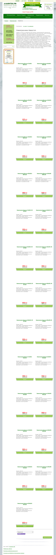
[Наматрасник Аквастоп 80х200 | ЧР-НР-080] (44, 203)
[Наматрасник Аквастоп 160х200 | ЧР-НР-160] (44, 276)
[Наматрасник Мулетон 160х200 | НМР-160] (44, 130)
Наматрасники (30, 15)
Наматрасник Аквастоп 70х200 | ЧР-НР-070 (25, 211)
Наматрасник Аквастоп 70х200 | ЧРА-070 (25, 357)
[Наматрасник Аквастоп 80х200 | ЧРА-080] (44, 350)
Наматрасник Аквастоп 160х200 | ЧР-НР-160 (44, 284)
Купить (24, 86)
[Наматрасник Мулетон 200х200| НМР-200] (44, 166)
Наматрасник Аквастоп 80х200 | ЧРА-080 (44, 357)
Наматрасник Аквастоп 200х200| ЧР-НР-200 (44, 321)
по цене (25, 26)
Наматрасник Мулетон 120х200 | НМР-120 (44, 101)
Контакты (9, 42)
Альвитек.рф (12, 546)
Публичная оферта (7, 548)
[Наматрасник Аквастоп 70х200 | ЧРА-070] (25, 350)
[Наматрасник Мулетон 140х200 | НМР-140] (25, 130)
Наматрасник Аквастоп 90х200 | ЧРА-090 (25, 394)
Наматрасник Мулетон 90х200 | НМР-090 (25, 101)
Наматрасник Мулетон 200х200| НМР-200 (44, 174)
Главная (6, 20)
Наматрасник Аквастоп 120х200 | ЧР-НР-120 (44, 247)
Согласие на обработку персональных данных (13, 553)
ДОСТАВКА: (27, 1)
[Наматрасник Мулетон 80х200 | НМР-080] (44, 56)
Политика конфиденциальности (10, 550)
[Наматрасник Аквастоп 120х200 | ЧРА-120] (44, 386)
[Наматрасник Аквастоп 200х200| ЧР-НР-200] (44, 313)
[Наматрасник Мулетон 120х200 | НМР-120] (44, 93)
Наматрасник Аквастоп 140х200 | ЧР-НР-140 (25, 284)
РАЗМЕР (19, 533)
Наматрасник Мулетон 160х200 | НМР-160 (44, 137)
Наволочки (28, 17)
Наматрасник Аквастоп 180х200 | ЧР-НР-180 (25, 321)
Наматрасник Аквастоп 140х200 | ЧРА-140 (24, 431)
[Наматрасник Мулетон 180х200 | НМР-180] (25, 166)
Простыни (47, 15)
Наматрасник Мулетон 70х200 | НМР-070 (25, 64)
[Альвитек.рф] (10, 5)
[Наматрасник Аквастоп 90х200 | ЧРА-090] (25, 386)
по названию (30, 26)
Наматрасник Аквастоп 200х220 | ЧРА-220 (24, 504)
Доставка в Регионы (9, 35)
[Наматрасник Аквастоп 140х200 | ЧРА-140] (25, 423)
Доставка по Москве (9, 31)
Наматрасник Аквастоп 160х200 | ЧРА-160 (44, 431)
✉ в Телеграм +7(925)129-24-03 (29, 9)
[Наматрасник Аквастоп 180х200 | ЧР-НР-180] (25, 313)
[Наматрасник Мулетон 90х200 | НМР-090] (25, 93)
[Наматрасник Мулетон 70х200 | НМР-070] (25, 56)
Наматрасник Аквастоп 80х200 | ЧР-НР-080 (44, 211)
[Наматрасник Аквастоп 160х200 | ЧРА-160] (44, 423)
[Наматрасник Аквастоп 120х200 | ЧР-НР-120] (44, 240)
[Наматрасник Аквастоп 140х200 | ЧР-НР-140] (25, 276)
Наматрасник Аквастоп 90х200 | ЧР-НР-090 (25, 247)
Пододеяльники (39, 15)
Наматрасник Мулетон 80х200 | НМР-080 (44, 64)
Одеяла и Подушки (21, 15)
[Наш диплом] (8, 56)
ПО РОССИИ (37, 1)
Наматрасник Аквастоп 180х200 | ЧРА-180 (24, 467)
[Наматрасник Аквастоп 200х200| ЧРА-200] (44, 459)
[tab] (8, 27)
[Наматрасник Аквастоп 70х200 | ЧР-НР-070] (25, 203)
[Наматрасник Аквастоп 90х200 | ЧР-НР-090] (25, 240)
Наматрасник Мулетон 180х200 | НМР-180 (25, 174)
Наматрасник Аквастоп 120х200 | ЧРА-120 (44, 394)
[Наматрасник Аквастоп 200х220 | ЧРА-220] (25, 496)
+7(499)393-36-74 (27, 8)
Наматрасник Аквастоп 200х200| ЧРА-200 (44, 467)
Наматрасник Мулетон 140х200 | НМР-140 (25, 137)
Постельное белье (11, 15)
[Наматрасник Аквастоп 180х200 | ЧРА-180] (25, 459)
